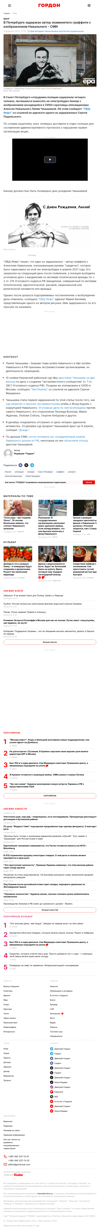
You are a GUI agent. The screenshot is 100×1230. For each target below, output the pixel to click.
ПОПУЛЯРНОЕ (12, 732)
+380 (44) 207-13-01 (18, 1156)
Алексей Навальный (13, 476)
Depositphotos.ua (45, 1193)
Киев (6, 1049)
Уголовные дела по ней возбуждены (62, 407)
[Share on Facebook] (20, 465)
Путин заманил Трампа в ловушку (25, 612)
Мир (15, 13)
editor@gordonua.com (19, 1164)
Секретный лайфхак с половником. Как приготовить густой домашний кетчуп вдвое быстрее (86, 569)
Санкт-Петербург (45, 472)
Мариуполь (9, 1076)
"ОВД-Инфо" (46, 299)
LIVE (52, 1009)
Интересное (9, 1032)
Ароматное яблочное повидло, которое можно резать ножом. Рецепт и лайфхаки (52, 932)
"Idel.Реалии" (39, 389)
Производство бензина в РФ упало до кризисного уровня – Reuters (38, 903)
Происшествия (10, 1022)
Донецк (7, 1062)
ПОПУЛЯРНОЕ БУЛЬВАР (18, 916)
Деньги (7, 995)
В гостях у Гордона (59, 995)
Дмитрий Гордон (62, 1049)
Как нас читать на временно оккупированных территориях (12, 1143)
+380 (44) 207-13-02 (18, 1160)
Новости (20, 532)
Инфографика (10, 1027)
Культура (8, 1009)
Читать (89, 482)
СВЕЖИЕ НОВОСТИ (15, 809)
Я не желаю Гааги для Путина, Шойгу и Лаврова (34, 595)
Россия (8, 472)
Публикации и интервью (61, 991)
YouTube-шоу (56, 1032)
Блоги (54, 537)
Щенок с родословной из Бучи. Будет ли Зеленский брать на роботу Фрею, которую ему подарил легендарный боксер (52, 569)
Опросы (53, 1027)
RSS (56, 1097)
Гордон (7, 13)
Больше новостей (50, 910)
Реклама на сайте (12, 1130)
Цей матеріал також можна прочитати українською (57, 31)
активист (72, 472)
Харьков (7, 1067)
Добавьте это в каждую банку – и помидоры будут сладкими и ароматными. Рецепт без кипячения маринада (18, 569)
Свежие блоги (13, 591)
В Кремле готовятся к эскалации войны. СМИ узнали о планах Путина (47, 774)
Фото (52, 1018)
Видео (53, 1022)
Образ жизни (10, 1018)
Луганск (7, 1080)
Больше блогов (50, 642)
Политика (8, 991)
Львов (6, 1053)
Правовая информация (14, 1135)
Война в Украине (11, 986)
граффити (60, 472)
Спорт (6, 1004)
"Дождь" (23, 430)
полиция (30, 472)
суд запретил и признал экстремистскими (33, 403)
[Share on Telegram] (32, 465)
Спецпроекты (56, 1036)
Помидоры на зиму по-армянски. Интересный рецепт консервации (44, 965)
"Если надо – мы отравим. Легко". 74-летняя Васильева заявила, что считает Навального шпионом (17, 523)
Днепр (7, 1071)
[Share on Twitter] (26, 465)
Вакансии (8, 1121)
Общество (56, 581)
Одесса (7, 1058)
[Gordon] (49, 5)
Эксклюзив (55, 1013)
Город (6, 1043)
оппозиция (19, 472)
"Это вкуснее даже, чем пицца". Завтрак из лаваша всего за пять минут (47, 923)
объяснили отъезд (76, 440)
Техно (6, 1013)
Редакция (8, 1126)
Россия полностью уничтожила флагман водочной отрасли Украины (43, 603)
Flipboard (58, 1092)
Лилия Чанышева (33, 476)
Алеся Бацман (60, 1082)
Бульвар (10, 542)
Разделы (54, 981)
